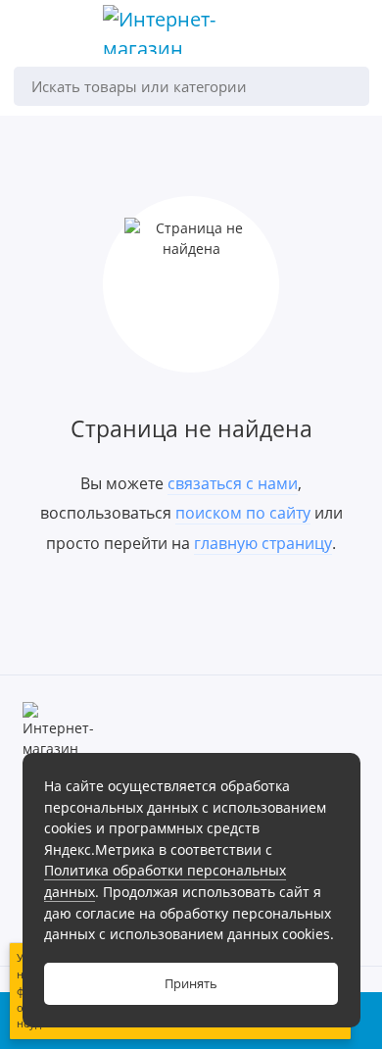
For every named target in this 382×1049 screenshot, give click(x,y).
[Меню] (33, 33)
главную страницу (263, 543)
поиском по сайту (242, 513)
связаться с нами (232, 483)
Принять (191, 983)
